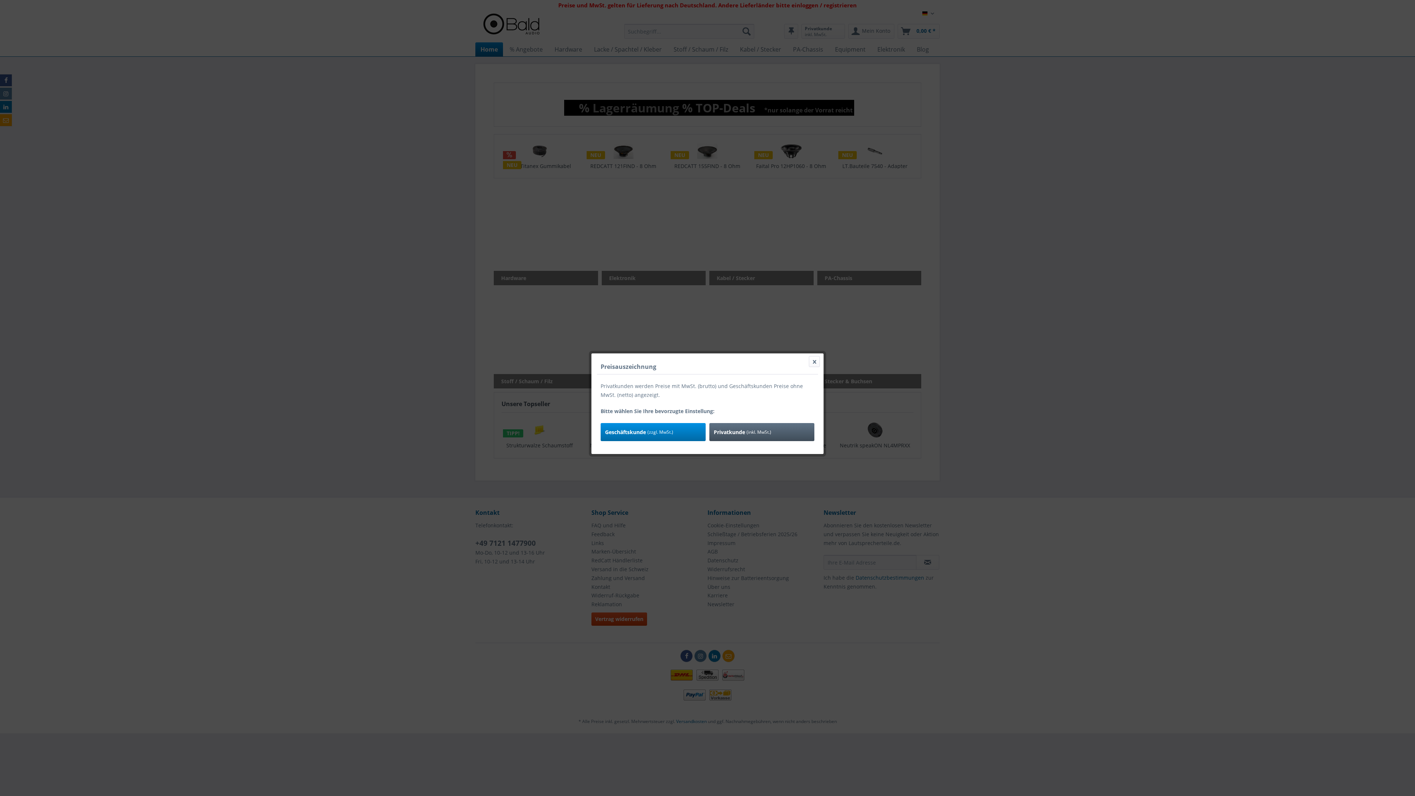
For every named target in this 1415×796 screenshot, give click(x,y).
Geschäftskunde (639, 432)
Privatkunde (742, 432)
